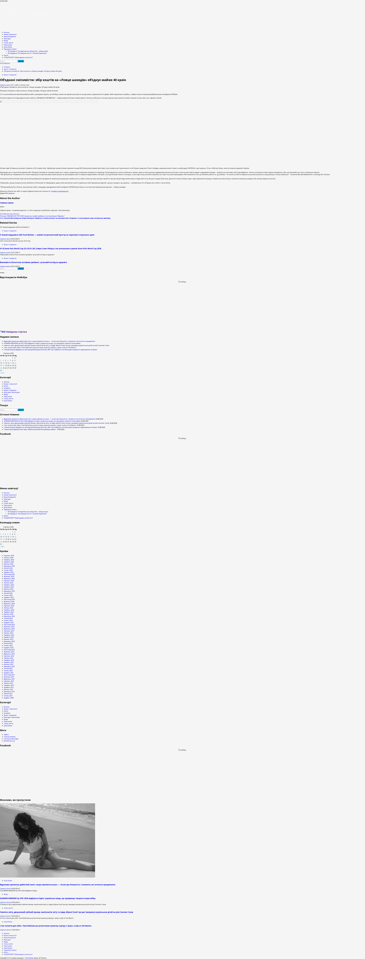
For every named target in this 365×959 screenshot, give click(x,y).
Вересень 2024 (9, 604)
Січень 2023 (8, 645)
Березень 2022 (9, 666)
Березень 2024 (9, 616)
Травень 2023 (9, 637)
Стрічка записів (9, 737)
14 (11, 363)
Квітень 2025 (8, 589)
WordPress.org (9, 741)
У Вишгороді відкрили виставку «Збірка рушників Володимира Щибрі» (30, 429)
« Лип (2, 373)
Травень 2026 (9, 562)
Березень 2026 (9, 566)
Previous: (32, 216)
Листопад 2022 (9, 650)
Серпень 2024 (9, 606)
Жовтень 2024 (9, 602)
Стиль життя (8, 43)
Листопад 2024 (9, 599)
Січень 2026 (8, 570)
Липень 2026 (8, 558)
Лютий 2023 (8, 643)
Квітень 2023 (8, 639)
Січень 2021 (8, 696)
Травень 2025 (9, 587)
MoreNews (29, 958)
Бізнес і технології (10, 384)
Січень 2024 (8, 620)
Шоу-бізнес (8, 47)
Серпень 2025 (9, 581)
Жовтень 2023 (9, 627)
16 (15, 363)
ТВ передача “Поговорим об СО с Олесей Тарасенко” (27, 53)
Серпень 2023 (9, 631)
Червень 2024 (9, 610)
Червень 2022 (9, 660)
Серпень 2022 (9, 656)
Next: (55, 218)
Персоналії (8, 45)
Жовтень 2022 (9, 652)
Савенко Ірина (5, 85)
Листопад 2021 (9, 675)
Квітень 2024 (8, 614)
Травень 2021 (9, 687)
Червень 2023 (9, 635)
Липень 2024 (8, 608)
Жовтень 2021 (9, 677)
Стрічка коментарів (11, 739)
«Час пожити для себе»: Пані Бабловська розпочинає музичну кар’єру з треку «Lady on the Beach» (40, 347)
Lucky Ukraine (25, 15)
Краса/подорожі (10, 36)
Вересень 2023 (9, 629)
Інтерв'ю (7, 388)
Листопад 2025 (9, 574)
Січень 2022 (8, 671)
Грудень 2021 (9, 673)
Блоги (6, 55)
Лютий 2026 (8, 568)
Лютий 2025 (8, 593)
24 (1, 368)
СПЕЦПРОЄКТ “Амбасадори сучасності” (18, 57)
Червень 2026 (9, 560)
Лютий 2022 (8, 668)
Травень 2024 (9, 612)
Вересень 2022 (9, 654)
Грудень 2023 (9, 622)
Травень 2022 (9, 662)
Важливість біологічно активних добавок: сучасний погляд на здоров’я (33, 262)
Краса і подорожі (10, 75)
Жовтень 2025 (9, 576)
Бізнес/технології (10, 34)
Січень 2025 (8, 595)
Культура (7, 39)
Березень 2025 (9, 591)
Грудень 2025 (9, 572)
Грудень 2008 (9, 698)
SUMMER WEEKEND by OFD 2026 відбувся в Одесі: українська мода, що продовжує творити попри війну (42, 343)
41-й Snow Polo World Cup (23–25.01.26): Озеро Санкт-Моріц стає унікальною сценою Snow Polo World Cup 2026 (50, 248)
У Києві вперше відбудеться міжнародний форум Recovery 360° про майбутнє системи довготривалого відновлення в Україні (50, 350)
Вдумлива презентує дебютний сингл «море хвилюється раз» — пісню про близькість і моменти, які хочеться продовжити (49, 341)
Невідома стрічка (16, 331)
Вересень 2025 (9, 579)
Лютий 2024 (8, 618)
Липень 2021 (8, 683)
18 (4, 365)
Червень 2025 (9, 585)
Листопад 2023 (9, 625)
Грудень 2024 (9, 597)
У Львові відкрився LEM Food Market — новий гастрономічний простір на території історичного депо (47, 235)
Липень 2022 (8, 658)
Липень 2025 (8, 583)
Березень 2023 (9, 641)
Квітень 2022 (8, 664)
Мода (6, 41)
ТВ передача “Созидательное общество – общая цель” (28, 51)
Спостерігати (5, 63)
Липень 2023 (8, 633)
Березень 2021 (9, 691)
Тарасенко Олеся (10, 49)
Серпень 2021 (9, 681)
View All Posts (14, 214)
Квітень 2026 (8, 564)
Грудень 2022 (9, 648)
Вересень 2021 (9, 679)
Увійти (6, 735)
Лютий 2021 (8, 694)
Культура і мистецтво (12, 392)
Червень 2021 (9, 685)
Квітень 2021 (8, 689)
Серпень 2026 (9, 556)
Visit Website (5, 214)
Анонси (6, 32)
